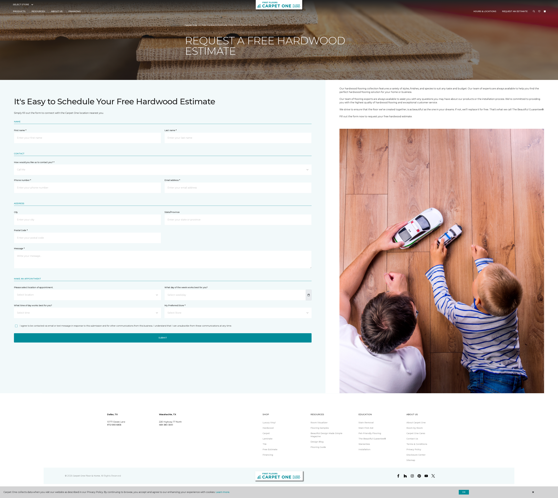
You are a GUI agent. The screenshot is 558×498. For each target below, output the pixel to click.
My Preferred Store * (174, 305)
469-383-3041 (166, 424)
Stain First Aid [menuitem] (365, 428)
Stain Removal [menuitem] (366, 422)
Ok (463, 492)
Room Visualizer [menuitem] (319, 422)
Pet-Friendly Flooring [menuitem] (369, 433)
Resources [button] (38, 11)
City (16, 212)
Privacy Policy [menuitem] (413, 449)
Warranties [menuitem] (364, 444)
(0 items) (545, 11)
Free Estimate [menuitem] (270, 449)
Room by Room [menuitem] (414, 428)
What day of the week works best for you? (186, 287)
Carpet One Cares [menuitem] (415, 433)
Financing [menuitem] (74, 11)
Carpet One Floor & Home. (86, 475)
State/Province (172, 212)
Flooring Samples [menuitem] (320, 428)
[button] (534, 11)
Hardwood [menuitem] (268, 428)
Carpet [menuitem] (266, 433)
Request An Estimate (515, 11)
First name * (20, 130)
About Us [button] (56, 11)
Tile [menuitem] (265, 444)
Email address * (172, 180)
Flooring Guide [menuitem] (318, 447)
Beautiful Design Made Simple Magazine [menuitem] (326, 435)
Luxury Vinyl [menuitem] (269, 422)
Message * (19, 248)
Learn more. (223, 492)
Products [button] (19, 11)
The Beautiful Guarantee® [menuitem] (372, 438)
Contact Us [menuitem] (412, 438)
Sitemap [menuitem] (410, 460)
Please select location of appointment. (33, 287)
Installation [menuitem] (364, 449)
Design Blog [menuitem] (317, 441)
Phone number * (22, 180)
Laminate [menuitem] (267, 438)
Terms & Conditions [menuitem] (416, 444)
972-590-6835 (114, 424)
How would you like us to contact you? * (34, 162)
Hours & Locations (484, 11)
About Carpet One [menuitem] (416, 422)
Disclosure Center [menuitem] (415, 455)
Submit (163, 337)
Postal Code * (20, 230)
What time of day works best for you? (33, 305)
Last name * (170, 130)
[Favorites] (539, 11)
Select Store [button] (21, 4)
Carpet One (191, 25)
